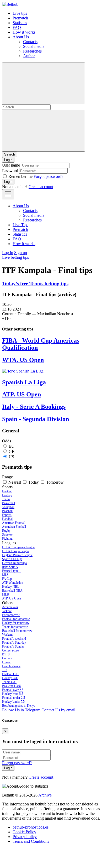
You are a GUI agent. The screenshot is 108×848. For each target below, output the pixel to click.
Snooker (7, 534)
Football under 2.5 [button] (13, 698)
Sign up (20, 252)
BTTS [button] (6, 654)
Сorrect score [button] (10, 650)
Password (10, 170)
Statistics (20, 22)
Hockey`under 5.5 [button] (13, 702)
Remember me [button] (20, 176)
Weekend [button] (7, 635)
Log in (7, 252)
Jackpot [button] (7, 611)
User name (11, 165)
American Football (13, 523)
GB (12, 451)
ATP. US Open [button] (11, 598)
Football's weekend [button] (14, 638)
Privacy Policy (25, 836)
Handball (7, 519)
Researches (32, 51)
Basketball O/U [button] (11, 686)
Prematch (20, 18)
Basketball (8, 503)
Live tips (20, 13)
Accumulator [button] (10, 607)
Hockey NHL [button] (10, 586)
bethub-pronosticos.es (30, 827)
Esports (7, 515)
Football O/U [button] (10, 674)
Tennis (6, 499)
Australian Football (14, 527)
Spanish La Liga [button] (12, 559)
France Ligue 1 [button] (11, 571)
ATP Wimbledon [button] (12, 583)
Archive (45, 795)
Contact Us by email (58, 710)
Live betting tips (15, 257)
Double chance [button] (11, 666)
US (11, 456)
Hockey (7, 495)
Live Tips (20, 225)
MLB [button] (5, 594)
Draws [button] (6, 662)
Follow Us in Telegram (21, 710)
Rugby (6, 530)
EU (11, 446)
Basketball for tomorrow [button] (17, 631)
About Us (21, 37)
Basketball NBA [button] (12, 590)
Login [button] (8, 160)
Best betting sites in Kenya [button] (18, 705)
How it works (24, 32)
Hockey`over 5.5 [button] (12, 694)
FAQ (17, 27)
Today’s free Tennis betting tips (35, 283)
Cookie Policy (24, 832)
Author (29, 56)
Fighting (7, 538)
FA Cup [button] (7, 579)
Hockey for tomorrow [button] (15, 623)
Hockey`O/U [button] (10, 678)
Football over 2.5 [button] (12, 690)
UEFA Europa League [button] (15, 551)
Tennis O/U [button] (9, 682)
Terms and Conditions (31, 841)
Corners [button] (7, 658)
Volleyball (8, 507)
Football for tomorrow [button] (16, 619)
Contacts (30, 41)
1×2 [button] (4, 670)
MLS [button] (5, 575)
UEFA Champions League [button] (18, 547)
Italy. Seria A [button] (10, 567)
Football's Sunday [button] (13, 646)
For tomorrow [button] (11, 615)
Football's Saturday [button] (14, 642)
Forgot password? (48, 176)
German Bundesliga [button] (14, 563)
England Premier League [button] (17, 555)
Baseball (7, 511)
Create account (41, 186)
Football (7, 491)
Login (8, 182)
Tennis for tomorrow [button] (15, 627)
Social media (33, 46)
